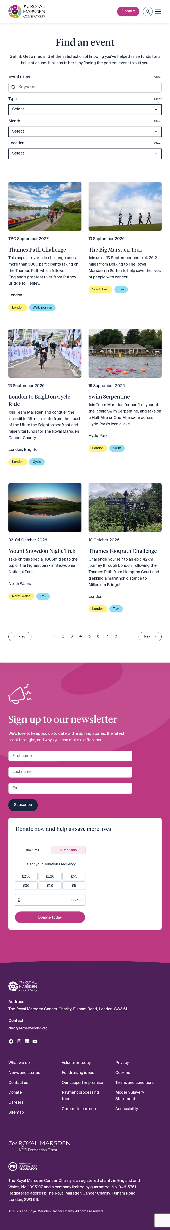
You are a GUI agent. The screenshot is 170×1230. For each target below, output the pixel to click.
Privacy (122, 1063)
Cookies (122, 1073)
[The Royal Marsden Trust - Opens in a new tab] (39, 1146)
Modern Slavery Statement (129, 1096)
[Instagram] (19, 1041)
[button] (148, 11)
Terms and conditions (134, 1083)
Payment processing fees (80, 1096)
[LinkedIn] (27, 1041)
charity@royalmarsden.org (27, 1028)
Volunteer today (76, 1063)
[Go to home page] (22, 986)
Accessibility (126, 1109)
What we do (19, 1063)
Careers (15, 1103)
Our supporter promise (82, 1083)
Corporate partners (79, 1109)
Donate (128, 11)
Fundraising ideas (78, 1073)
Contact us (18, 1083)
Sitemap (16, 1113)
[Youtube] (35, 1041)
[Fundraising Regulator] (22, 1166)
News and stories (24, 1073)
